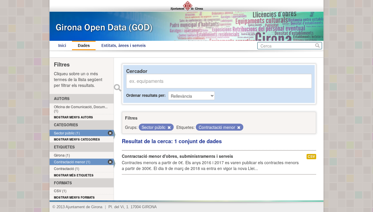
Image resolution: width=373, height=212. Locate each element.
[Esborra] (169, 127)
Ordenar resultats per (145, 95)
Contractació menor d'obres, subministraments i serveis (177, 156)
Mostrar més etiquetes (74, 175)
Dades (84, 45)
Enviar (117, 87)
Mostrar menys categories (77, 139)
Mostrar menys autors (73, 117)
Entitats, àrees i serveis (123, 45)
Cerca (317, 45)
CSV (311, 156)
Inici (62, 45)
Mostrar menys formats (74, 197)
